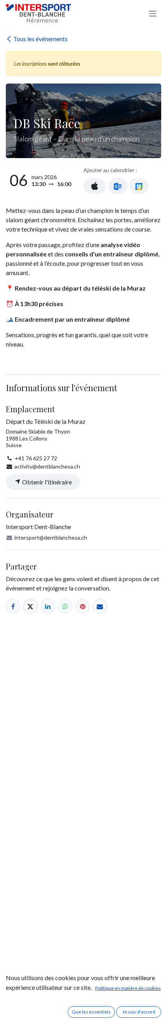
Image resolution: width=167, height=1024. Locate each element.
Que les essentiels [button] (91, 1012)
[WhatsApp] (65, 606)
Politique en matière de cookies (128, 988)
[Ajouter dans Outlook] (117, 186)
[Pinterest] (82, 606)
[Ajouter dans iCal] (95, 186)
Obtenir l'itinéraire (46, 482)
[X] (30, 606)
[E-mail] (100, 606)
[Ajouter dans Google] (138, 186)
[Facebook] (13, 606)
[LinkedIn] (48, 606)
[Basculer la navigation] (152, 13)
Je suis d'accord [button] (138, 1012)
